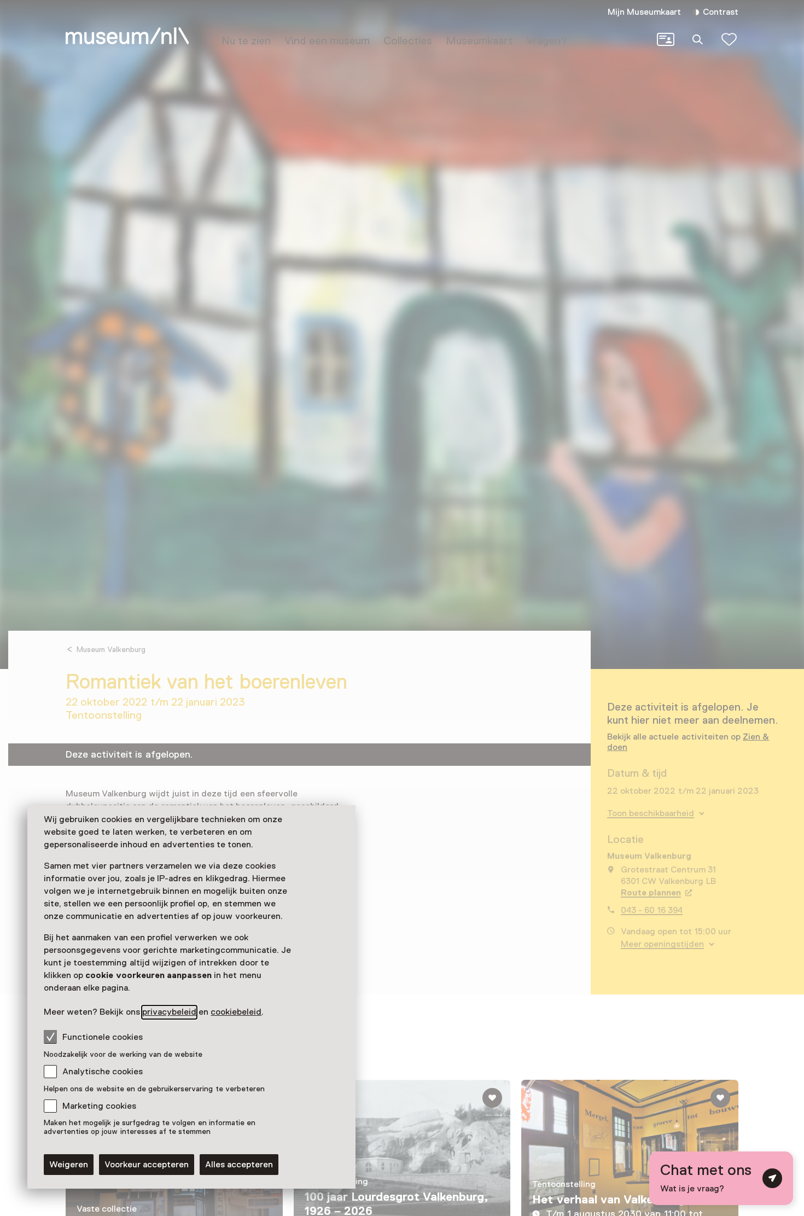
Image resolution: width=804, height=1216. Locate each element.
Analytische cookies (102, 1072)
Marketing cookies (99, 1106)
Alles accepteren (239, 1165)
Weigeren (68, 1165)
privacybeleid (169, 1012)
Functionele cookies (102, 1037)
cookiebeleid (236, 1012)
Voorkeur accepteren (146, 1165)
